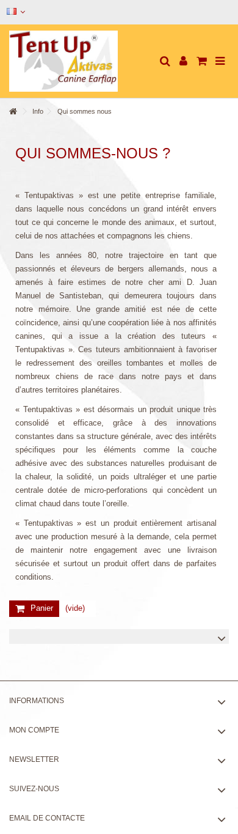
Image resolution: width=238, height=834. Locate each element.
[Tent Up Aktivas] (79, 61)
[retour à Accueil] (12, 111)
